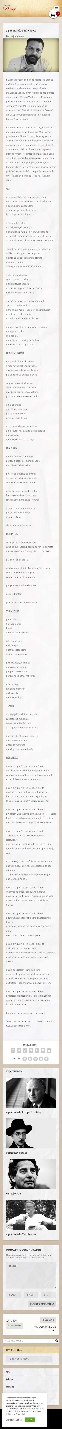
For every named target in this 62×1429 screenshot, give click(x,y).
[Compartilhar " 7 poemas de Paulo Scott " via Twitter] (19, 1050)
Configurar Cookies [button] (14, 1420)
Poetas (9, 36)
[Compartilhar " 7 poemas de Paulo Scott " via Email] (43, 1050)
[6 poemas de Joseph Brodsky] (31, 1093)
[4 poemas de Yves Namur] (31, 1215)
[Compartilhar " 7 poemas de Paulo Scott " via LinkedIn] (37, 1050)
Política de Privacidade (16, 1414)
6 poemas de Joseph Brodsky (23, 1112)
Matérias (10, 1387)
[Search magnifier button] (57, 1341)
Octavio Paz (13, 1194)
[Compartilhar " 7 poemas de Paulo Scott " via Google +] (25, 1050)
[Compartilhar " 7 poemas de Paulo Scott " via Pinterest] (31, 1050)
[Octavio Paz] (31, 1174)
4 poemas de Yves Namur (21, 1234)
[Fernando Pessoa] (31, 1133)
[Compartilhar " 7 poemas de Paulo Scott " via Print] (49, 1050)
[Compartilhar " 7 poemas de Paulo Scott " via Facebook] (13, 1050)
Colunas (9, 1379)
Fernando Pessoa (17, 1153)
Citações (9, 1372)
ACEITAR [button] (29, 1420)
